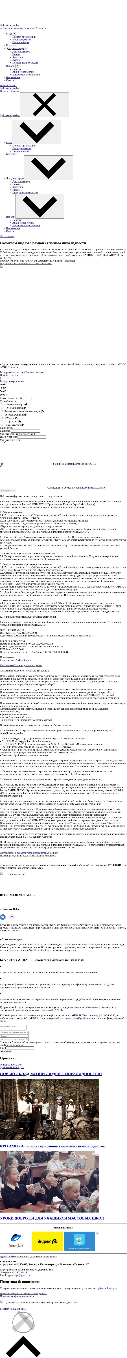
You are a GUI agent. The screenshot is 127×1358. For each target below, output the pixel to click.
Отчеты (10, 80)
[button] (14, 33)
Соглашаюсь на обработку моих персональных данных (29, 853)
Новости (17, 69)
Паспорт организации (24, 36)
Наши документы (21, 39)
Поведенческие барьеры (25, 62)
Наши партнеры (20, 42)
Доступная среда (21, 51)
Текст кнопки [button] (7, 236)
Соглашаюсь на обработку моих (75, 487)
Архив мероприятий (23, 71)
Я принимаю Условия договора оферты (21, 665)
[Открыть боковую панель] (17, 86)
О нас (3, 1064)
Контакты (11, 45)
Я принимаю (71, 463)
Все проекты (13, 1064)
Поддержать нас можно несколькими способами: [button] (26, 263)
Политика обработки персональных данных (23, 1293)
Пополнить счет (16, 874)
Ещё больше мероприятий (26, 74)
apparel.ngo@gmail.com (78, 1018)
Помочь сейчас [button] (8, 85)
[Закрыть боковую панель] (44, 104)
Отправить (6, 1051)
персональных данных (93, 487)
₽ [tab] (0, 378)
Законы (16, 60)
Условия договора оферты (79, 463)
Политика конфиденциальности (17, 1296)
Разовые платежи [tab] (34, 372)
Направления (13, 77)
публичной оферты (107, 1288)
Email (3, 1048)
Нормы (16, 54)
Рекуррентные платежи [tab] (12, 372)
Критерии (17, 57)
